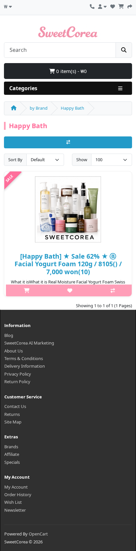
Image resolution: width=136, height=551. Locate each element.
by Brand (39, 108)
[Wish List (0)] (112, 5)
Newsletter (15, 510)
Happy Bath (72, 108)
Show (81, 160)
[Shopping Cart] (121, 5)
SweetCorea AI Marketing (29, 343)
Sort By (15, 160)
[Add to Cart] (26, 290)
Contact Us (15, 406)
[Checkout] (129, 5)
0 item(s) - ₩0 (71, 71)
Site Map (12, 422)
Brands (11, 447)
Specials (12, 462)
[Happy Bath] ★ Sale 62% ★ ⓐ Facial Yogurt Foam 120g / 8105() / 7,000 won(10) (68, 264)
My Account (16, 487)
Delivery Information (24, 366)
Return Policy (17, 382)
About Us (13, 351)
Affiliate (11, 454)
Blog (8, 335)
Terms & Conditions (23, 358)
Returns (12, 414)
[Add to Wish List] (69, 290)
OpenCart (38, 534)
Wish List (13, 502)
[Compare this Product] (112, 290)
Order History (17, 494)
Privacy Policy (17, 374)
